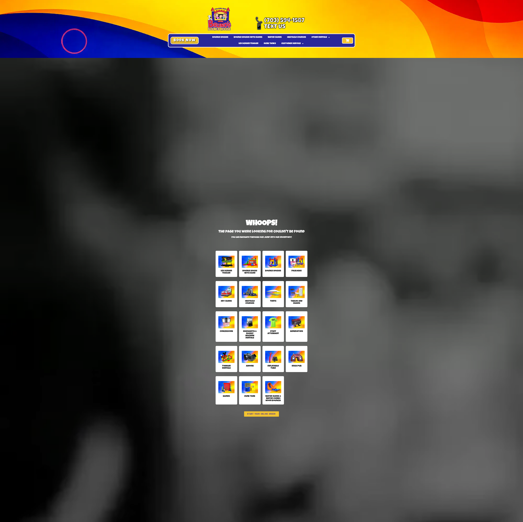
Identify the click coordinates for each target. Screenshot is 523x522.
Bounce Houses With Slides (248, 37)
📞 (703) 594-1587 (280, 21)
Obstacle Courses (296, 37)
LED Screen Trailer (248, 44)
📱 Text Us (270, 27)
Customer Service (291, 44)
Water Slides (275, 37)
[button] (185, 40)
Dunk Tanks (270, 44)
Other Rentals (319, 37)
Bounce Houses (220, 37)
